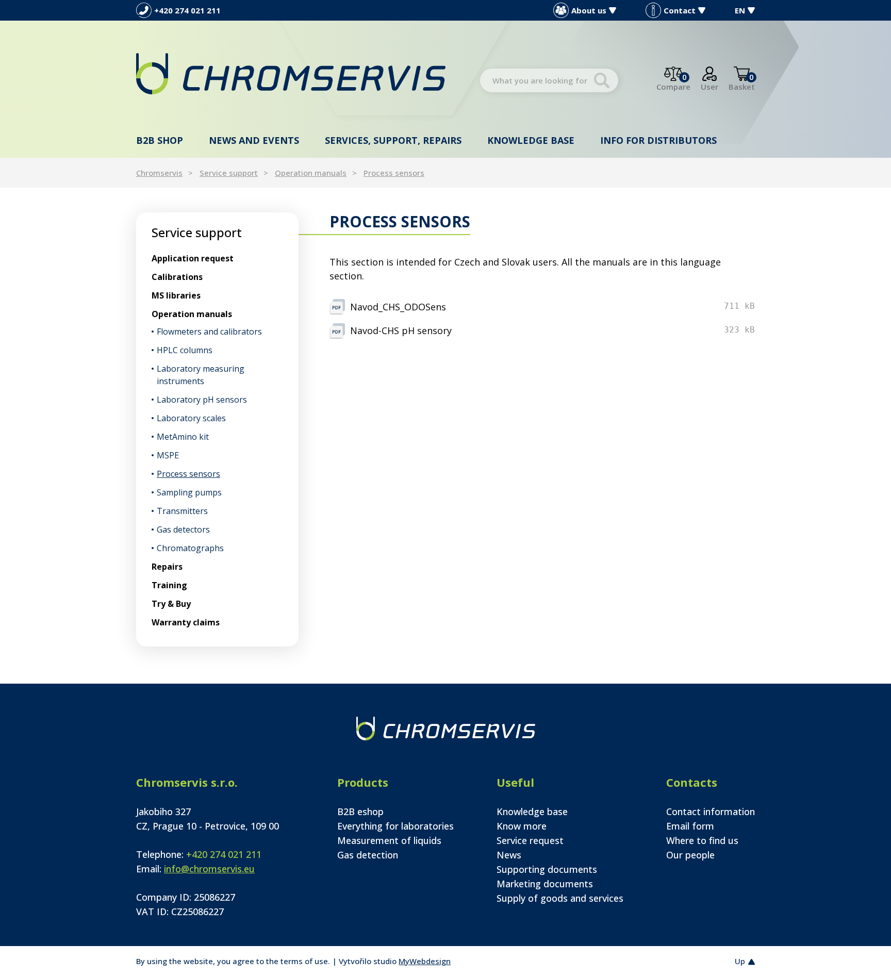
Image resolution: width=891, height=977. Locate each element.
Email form (690, 826)
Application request (193, 258)
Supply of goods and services (560, 898)
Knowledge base (530, 140)
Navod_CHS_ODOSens (398, 307)
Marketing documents (545, 883)
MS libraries (176, 295)
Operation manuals (310, 173)
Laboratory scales (191, 418)
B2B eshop (360, 811)
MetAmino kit (183, 436)
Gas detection (367, 855)
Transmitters (182, 511)
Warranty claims (186, 622)
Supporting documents (547, 869)
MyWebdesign (425, 961)
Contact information (710, 811)
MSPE (168, 455)
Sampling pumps (189, 492)
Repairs (167, 566)
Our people (690, 855)
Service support (229, 173)
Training (169, 585)
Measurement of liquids (389, 840)
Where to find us (702, 840)
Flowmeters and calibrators (209, 331)
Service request (530, 840)
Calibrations (177, 277)
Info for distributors (658, 140)
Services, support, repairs (393, 140)
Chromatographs (190, 548)
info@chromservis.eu (209, 869)
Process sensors (394, 173)
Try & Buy (171, 603)
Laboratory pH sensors (202, 399)
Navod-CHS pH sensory (401, 330)
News (509, 855)
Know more (522, 826)
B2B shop (159, 140)
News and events (254, 140)
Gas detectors (183, 529)
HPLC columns (184, 350)
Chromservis (159, 173)
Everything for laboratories (395, 826)
